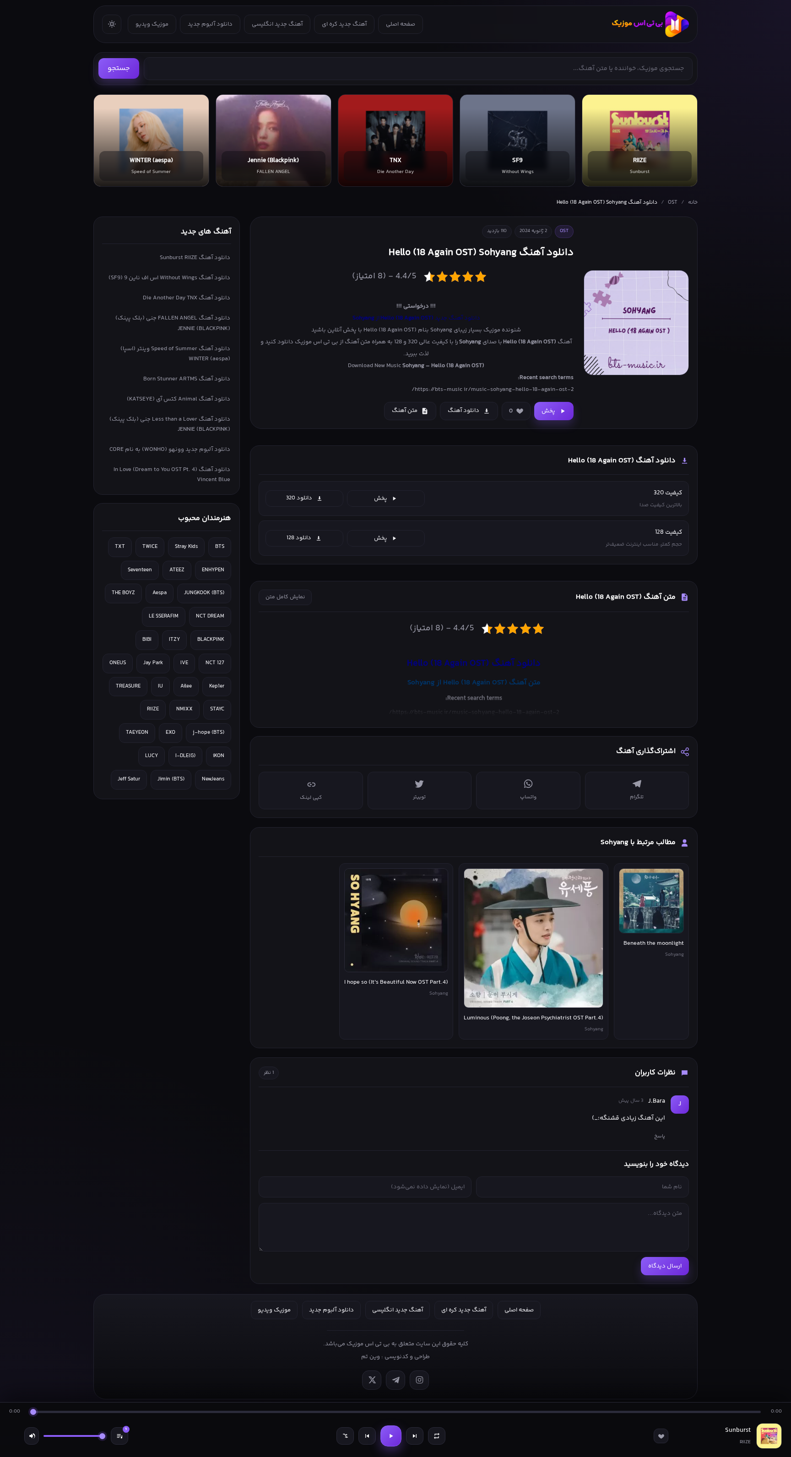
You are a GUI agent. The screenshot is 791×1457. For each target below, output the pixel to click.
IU (160, 686)
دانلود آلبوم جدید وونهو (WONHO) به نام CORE (169, 449)
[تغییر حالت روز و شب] (111, 24)
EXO (170, 732)
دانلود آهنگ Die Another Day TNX (186, 298)
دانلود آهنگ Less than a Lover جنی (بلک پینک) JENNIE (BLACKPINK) (169, 424)
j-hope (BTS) (208, 732)
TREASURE (128, 686)
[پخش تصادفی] (345, 1436)
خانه (693, 202)
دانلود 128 (299, 537)
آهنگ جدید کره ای (344, 24)
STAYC (217, 709)
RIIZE (153, 709)
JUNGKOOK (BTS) (204, 593)
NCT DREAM (210, 616)
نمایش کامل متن (285, 597)
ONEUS (117, 663)
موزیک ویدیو (151, 24)
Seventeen (140, 570)
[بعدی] (414, 1436)
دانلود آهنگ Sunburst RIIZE (195, 257)
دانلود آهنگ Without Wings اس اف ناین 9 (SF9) (169, 277)
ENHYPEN (213, 570)
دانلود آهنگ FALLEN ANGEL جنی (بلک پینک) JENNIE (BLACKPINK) (172, 323)
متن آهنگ (404, 410)
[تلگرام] (395, 1380)
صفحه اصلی (400, 24)
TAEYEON (137, 732)
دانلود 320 (299, 498)
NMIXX (184, 709)
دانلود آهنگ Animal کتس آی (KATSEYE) (178, 399)
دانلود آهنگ (463, 410)
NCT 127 (215, 663)
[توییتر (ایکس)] (371, 1380)
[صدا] (31, 1436)
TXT (120, 546)
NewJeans (213, 779)
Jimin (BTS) (170, 779)
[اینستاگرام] (419, 1380)
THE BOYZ (123, 593)
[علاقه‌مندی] (661, 1436)
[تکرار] (436, 1436)
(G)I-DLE (185, 756)
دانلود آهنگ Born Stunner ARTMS (186, 379)
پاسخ (659, 1136)
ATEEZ (176, 570)
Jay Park (153, 663)
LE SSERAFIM (164, 616)
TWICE (149, 546)
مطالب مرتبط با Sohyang (638, 842)
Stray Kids (186, 546)
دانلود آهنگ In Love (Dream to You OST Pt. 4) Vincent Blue (172, 474)
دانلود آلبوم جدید (210, 24)
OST (672, 202)
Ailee (186, 686)
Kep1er (216, 686)
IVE (184, 663)
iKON (218, 756)
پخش (548, 411)
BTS (219, 546)
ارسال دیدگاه (665, 1266)
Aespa (159, 593)
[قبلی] (367, 1436)
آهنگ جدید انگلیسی (277, 24)
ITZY (174, 639)
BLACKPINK (210, 639)
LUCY (151, 756)
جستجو (119, 68)
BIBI (147, 639)
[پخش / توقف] (390, 1435)
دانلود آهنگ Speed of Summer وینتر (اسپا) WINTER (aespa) (175, 353)
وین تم (370, 1356)
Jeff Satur (129, 779)
